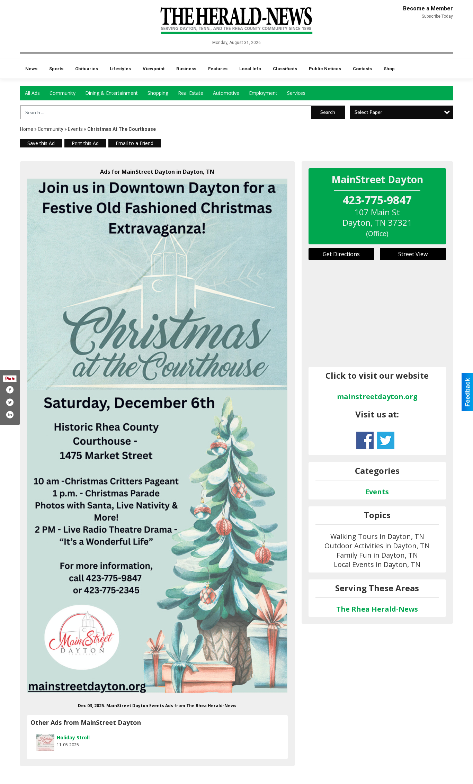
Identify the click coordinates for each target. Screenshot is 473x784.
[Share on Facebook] (9, 390)
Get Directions (341, 254)
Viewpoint (153, 68)
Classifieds (285, 68)
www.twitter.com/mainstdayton (385, 440)
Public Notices (325, 68)
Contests (362, 68)
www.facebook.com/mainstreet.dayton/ (365, 440)
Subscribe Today (437, 16)
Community (62, 93)
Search (327, 112)
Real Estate (190, 93)
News (31, 68)
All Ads (32, 93)
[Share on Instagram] (9, 415)
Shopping (158, 93)
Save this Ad (41, 143)
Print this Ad (85, 143)
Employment (263, 93)
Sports (56, 68)
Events (76, 129)
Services (296, 93)
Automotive (226, 93)
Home (26, 129)
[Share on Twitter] (9, 402)
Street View (413, 254)
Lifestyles (120, 68)
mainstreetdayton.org (377, 396)
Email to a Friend (134, 143)
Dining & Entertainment (111, 93)
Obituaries (86, 68)
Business (186, 68)
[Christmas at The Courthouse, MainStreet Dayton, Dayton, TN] (157, 436)
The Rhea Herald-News (377, 609)
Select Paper (368, 112)
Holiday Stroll (73, 737)
